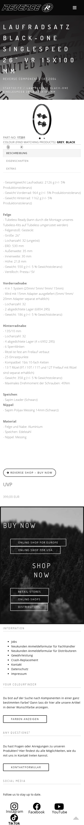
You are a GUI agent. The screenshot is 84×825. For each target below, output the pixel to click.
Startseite (12, 87)
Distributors (29, 607)
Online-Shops (29, 599)
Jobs (14, 642)
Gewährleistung (22, 655)
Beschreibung (16, 153)
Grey (60, 142)
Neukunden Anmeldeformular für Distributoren (43, 651)
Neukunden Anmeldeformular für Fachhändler (43, 646)
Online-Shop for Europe (38, 542)
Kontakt (16, 664)
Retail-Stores (29, 592)
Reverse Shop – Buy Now (30, 472)
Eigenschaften (17, 161)
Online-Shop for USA (35, 550)
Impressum (19, 674)
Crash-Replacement (24, 660)
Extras (11, 168)
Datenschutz (19, 669)
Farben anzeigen (25, 719)
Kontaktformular (26, 767)
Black (70, 142)
